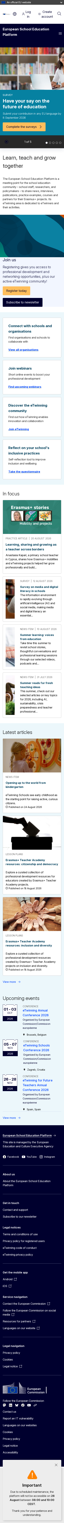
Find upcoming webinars (24, 386)
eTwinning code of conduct (20, 1248)
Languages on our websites (20, 1425)
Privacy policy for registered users (24, 1241)
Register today (16, 291)
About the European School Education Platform (27, 1183)
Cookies (8, 1359)
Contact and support (15, 1209)
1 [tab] (47, 143)
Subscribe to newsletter (22, 302)
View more (9, 981)
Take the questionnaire (24, 471)
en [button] (14, 14)
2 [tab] (50, 143)
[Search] (59, 14)
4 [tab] (57, 143)
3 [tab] (53, 143)
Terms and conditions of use (20, 1234)
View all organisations (23, 349)
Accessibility (10, 1452)
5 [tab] (60, 143)
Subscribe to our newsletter (20, 1216)
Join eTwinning (18, 429)
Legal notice (10, 1445)
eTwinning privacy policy (18, 1254)
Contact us (9, 1411)
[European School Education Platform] (7, 14)
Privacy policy (11, 1352)
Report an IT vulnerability (18, 1418)
